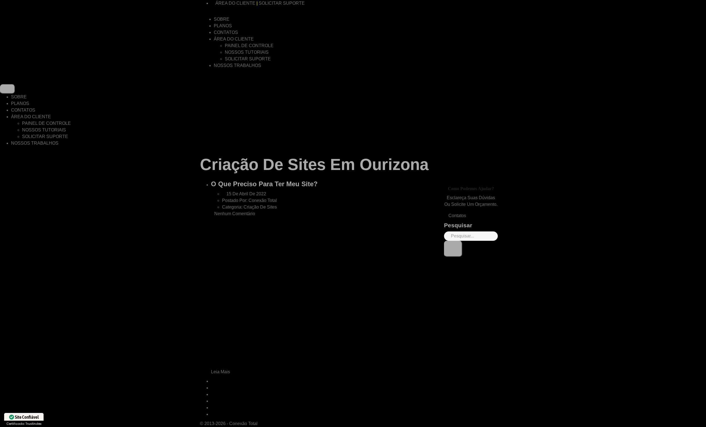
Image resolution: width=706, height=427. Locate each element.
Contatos (456, 215)
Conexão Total (243, 423)
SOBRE (221, 19)
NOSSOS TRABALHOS (237, 65)
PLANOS (223, 25)
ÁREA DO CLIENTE (235, 3)
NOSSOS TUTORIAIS (247, 52)
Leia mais (221, 371)
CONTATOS (226, 32)
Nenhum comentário (234, 213)
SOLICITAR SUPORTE (282, 3)
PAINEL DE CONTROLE (249, 45)
